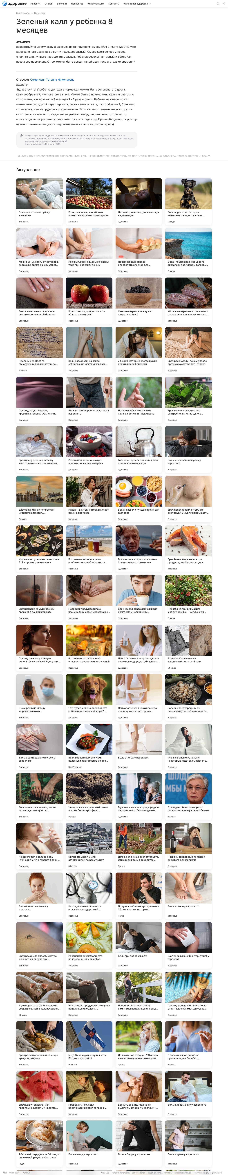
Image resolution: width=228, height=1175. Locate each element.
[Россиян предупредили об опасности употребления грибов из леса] (188, 697)
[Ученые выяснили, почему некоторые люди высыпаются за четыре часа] (188, 747)
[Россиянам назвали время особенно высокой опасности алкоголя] (89, 548)
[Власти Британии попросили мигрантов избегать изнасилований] (39, 499)
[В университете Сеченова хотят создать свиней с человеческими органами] (39, 995)
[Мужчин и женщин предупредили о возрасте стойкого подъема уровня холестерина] (139, 796)
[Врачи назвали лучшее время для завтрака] (139, 499)
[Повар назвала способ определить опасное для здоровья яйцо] (139, 251)
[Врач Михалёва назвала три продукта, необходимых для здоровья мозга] (188, 548)
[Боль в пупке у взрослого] (188, 1143)
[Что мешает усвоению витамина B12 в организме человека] (39, 548)
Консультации (23, 13)
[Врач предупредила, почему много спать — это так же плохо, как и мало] (39, 449)
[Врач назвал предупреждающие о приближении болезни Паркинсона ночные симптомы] (89, 995)
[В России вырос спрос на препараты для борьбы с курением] (188, 1044)
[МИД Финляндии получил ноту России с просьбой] (89, 1044)
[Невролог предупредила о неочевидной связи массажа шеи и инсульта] (89, 598)
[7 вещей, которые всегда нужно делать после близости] (139, 350)
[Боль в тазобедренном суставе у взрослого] (89, 400)
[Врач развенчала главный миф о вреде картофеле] (39, 1044)
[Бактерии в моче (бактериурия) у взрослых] (188, 945)
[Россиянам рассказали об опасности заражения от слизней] (89, 648)
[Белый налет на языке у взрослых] (39, 896)
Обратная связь (155, 1173)
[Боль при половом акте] (139, 945)
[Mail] (4, 3)
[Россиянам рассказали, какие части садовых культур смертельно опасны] (39, 796)
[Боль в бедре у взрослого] (139, 1143)
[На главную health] (17, 3)
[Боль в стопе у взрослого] (188, 896)
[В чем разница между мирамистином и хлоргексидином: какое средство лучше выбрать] (39, 697)
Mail (5, 1173)
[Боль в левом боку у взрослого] (188, 1094)
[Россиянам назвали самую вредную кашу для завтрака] (89, 449)
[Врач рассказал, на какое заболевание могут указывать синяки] (89, 350)
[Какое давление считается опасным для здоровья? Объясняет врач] (89, 896)
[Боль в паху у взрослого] (89, 1143)
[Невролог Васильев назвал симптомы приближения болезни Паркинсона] (139, 995)
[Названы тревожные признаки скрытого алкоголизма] (188, 846)
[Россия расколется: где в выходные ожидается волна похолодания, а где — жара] (188, 201)
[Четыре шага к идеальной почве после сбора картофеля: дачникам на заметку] (89, 796)
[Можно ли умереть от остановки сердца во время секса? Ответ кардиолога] (39, 251)
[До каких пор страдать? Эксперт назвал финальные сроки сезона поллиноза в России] (139, 1044)
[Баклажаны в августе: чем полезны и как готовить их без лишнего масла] (89, 747)
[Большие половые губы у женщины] (39, 201)
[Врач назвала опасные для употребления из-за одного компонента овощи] (188, 400)
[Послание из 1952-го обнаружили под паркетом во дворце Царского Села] (39, 350)
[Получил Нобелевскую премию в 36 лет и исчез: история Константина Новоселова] (139, 896)
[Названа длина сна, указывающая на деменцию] (139, 201)
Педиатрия (39, 13)
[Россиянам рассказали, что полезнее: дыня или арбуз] (89, 945)
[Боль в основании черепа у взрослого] (188, 449)
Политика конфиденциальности (208, 1173)
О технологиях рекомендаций (177, 1173)
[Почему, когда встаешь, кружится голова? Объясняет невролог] (39, 400)
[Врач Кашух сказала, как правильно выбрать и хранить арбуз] (39, 1094)
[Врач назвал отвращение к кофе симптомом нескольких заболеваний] (139, 598)
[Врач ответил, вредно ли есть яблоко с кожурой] (89, 301)
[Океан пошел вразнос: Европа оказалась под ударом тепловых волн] (188, 251)
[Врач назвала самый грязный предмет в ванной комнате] (39, 598)
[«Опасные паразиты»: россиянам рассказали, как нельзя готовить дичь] (188, 301)
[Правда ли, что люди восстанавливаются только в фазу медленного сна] (89, 1094)
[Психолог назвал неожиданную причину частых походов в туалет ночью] (139, 697)
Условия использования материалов (128, 1173)
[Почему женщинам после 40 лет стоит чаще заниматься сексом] (188, 995)
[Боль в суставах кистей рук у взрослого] (39, 747)
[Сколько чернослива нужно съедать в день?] (139, 301)
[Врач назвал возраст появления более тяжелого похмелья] (139, 548)
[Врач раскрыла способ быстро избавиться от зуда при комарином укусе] (39, 945)
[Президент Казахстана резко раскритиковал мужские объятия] (188, 796)
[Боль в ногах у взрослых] (139, 747)
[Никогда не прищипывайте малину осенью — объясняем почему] (188, 598)
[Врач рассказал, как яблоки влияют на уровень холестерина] (89, 201)
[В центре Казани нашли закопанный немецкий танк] (188, 648)
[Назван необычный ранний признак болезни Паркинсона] (139, 400)
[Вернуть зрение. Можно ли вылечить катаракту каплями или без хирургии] (139, 1094)
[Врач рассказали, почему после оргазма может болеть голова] (188, 350)
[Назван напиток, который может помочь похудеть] (89, 499)
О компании (14, 1173)
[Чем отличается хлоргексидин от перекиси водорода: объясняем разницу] (139, 648)
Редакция (105, 1173)
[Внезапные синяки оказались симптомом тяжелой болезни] (39, 301)
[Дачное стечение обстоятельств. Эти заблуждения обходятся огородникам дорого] (139, 846)
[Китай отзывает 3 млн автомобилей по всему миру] (89, 846)
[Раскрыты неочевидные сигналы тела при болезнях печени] (89, 251)
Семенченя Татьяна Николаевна (52, 79)
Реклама (26, 1173)
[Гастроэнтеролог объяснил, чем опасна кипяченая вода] (139, 449)
